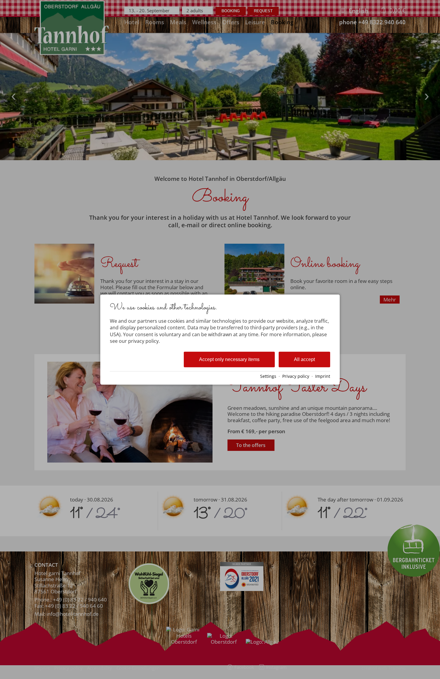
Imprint (322, 376)
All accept (304, 359)
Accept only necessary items (229, 359)
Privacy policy (295, 376)
